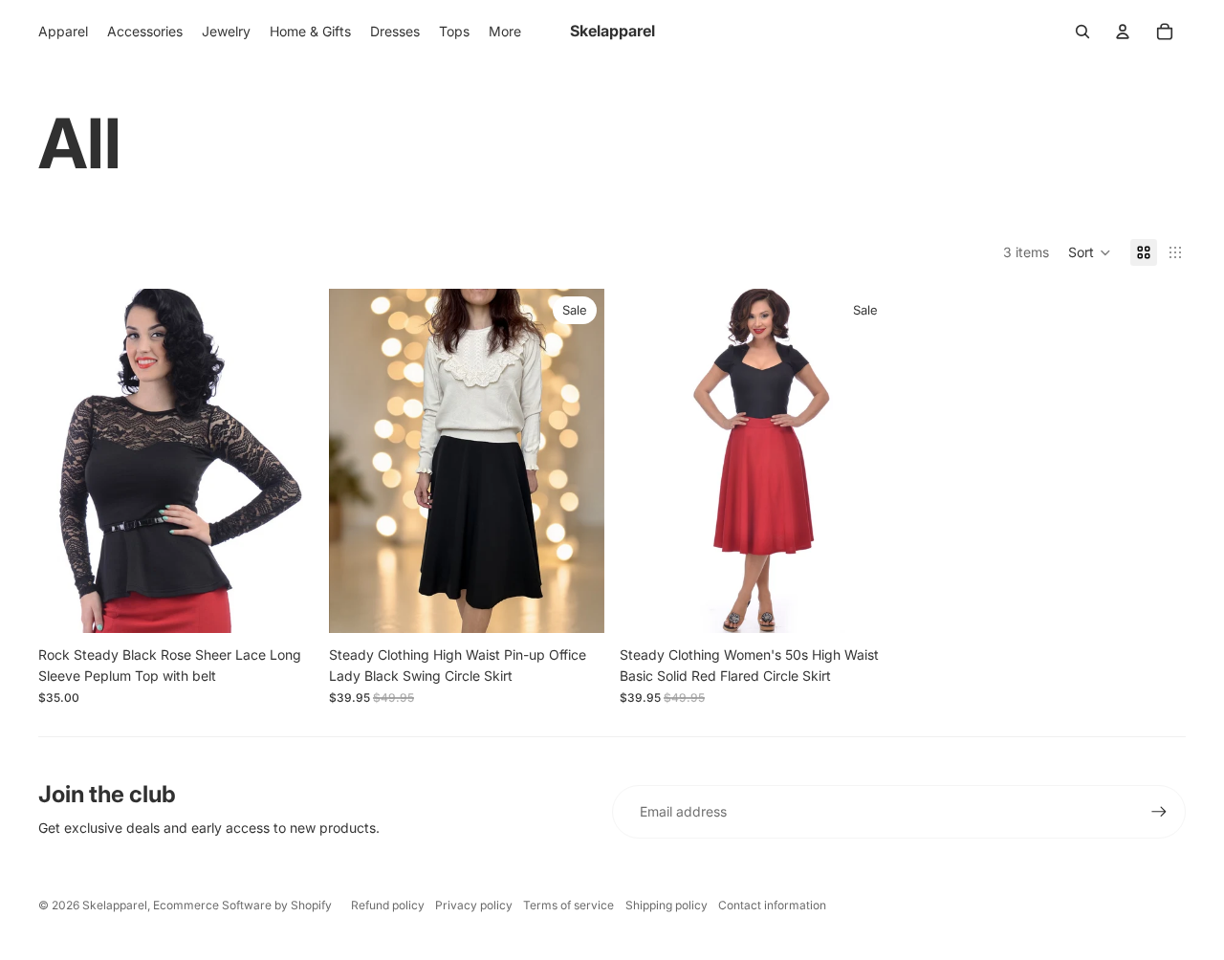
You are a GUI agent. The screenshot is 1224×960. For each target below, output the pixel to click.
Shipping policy (666, 905)
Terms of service (568, 905)
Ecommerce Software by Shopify (242, 905)
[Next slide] (285, 461)
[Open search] (1082, 32)
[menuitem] (505, 32)
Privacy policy (474, 905)
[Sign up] (1159, 812)
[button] (1089, 252)
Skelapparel (114, 905)
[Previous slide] (67, 461)
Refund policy (388, 905)
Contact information (772, 905)
